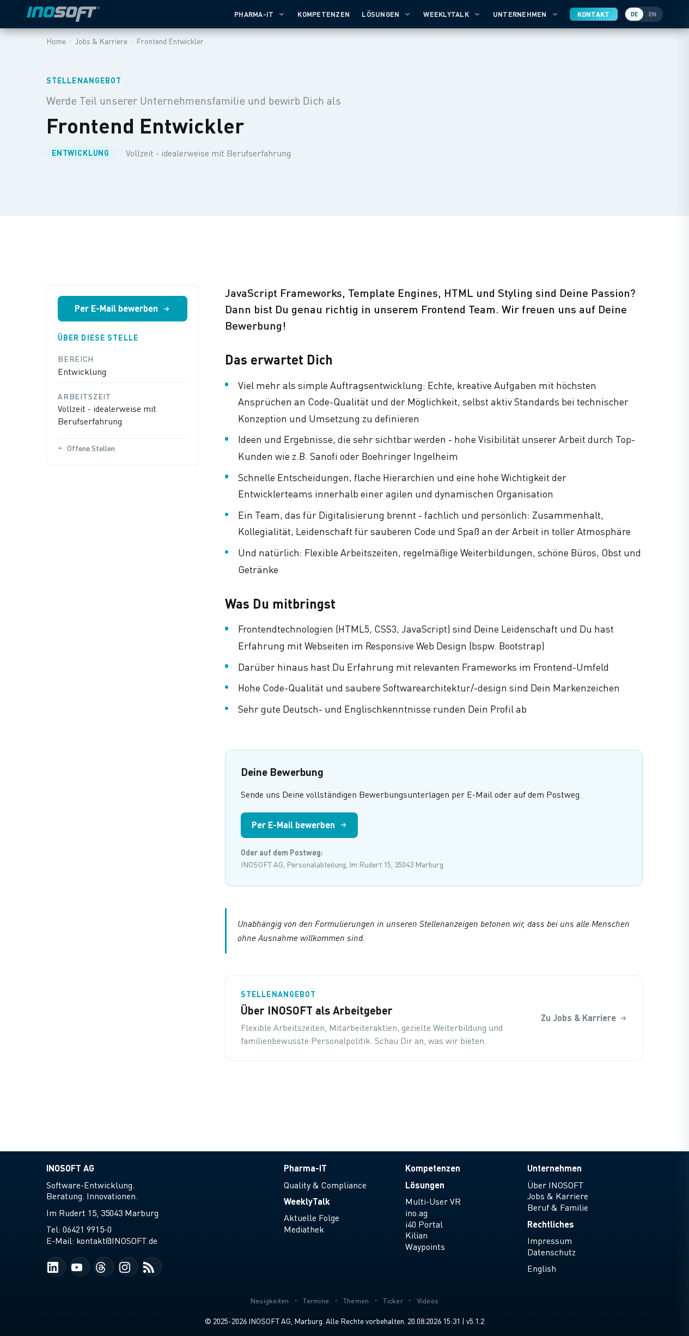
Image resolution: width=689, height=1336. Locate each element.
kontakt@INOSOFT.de (116, 1240)
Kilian (416, 1235)
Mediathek (304, 1229)
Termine (316, 1301)
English (541, 1268)
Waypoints (425, 1246)
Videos (428, 1301)
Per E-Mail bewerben (116, 308)
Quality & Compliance (325, 1185)
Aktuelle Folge (311, 1217)
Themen (356, 1301)
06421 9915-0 (87, 1229)
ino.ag (416, 1212)
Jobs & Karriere (557, 1196)
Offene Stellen (91, 448)
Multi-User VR (433, 1201)
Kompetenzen (323, 14)
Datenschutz (551, 1252)
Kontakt (593, 14)
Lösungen (380, 14)
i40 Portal (424, 1224)
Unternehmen (520, 14)
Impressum (549, 1240)
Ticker (393, 1301)
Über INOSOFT (555, 1185)
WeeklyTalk (446, 14)
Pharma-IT (253, 14)
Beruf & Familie (557, 1207)
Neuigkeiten (270, 1301)
